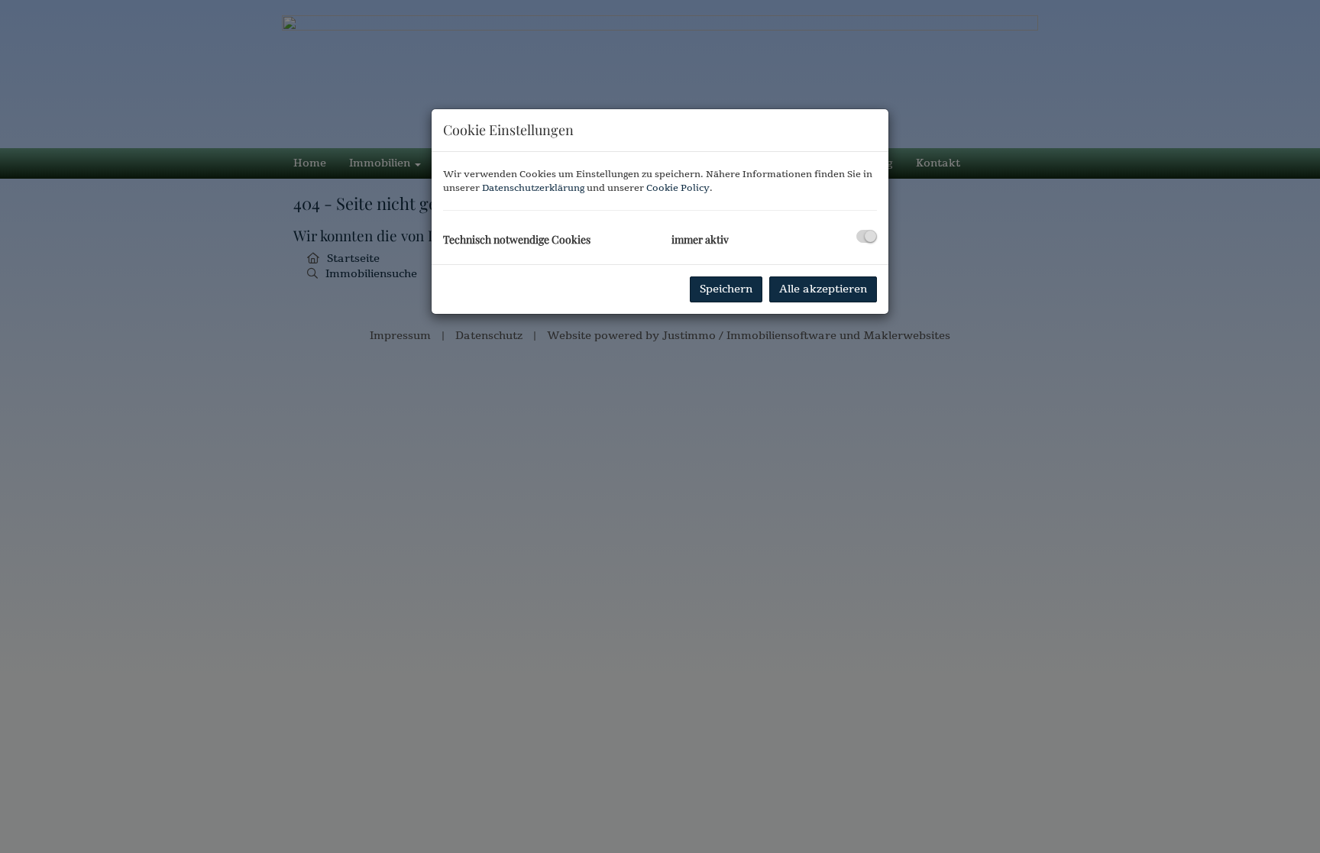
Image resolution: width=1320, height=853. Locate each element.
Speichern (726, 289)
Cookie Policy (678, 188)
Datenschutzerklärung (533, 188)
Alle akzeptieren (823, 289)
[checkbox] (866, 236)
